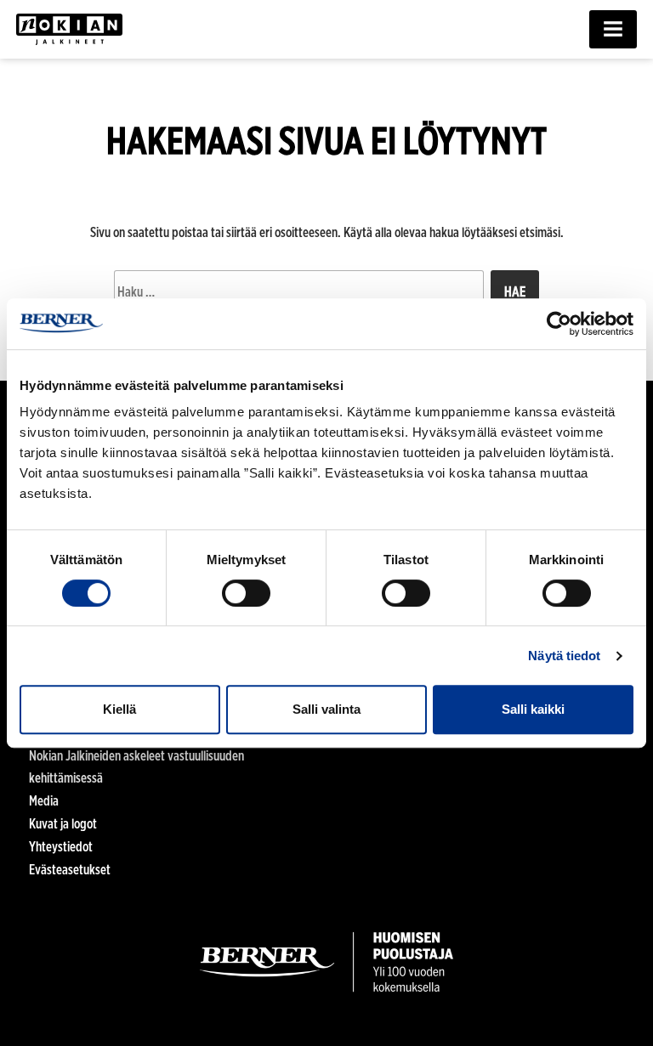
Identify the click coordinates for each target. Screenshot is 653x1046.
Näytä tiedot (564, 655)
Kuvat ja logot (63, 824)
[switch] (246, 593)
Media (44, 801)
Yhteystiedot (61, 847)
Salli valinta (326, 709)
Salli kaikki (533, 709)
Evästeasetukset (70, 870)
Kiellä (119, 709)
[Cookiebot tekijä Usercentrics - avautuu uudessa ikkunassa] (559, 323)
